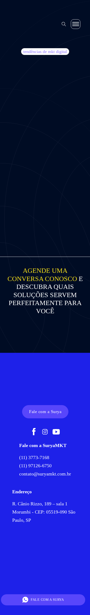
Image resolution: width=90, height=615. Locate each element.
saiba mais (45, 199)
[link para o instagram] (45, 432)
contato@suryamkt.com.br (45, 473)
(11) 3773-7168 (34, 457)
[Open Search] (63, 24)
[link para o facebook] (33, 432)
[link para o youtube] (56, 432)
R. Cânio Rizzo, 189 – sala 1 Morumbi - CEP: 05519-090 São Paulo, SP (43, 512)
